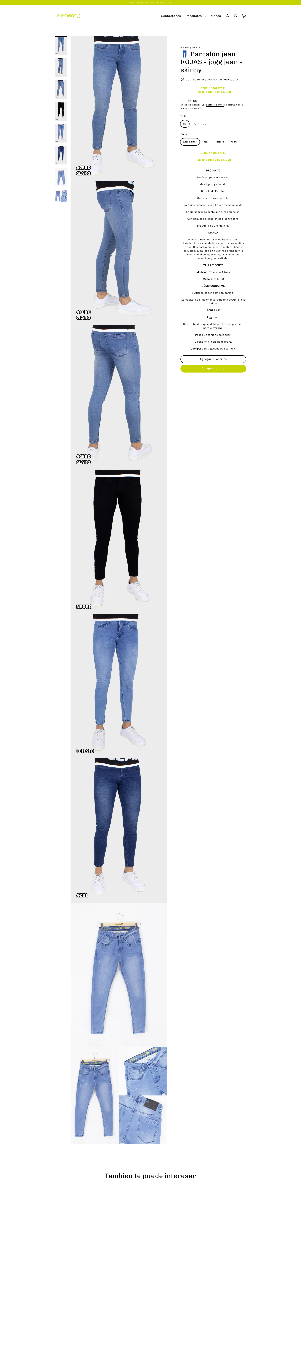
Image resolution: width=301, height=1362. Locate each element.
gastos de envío (215, 104)
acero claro (190, 141)
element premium (190, 47)
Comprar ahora (213, 368)
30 (194, 123)
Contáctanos (171, 16)
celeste (219, 141)
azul (206, 141)
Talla (183, 116)
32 (204, 123)
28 (184, 123)
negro (234, 141)
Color (183, 134)
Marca (216, 16)
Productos (194, 16)
